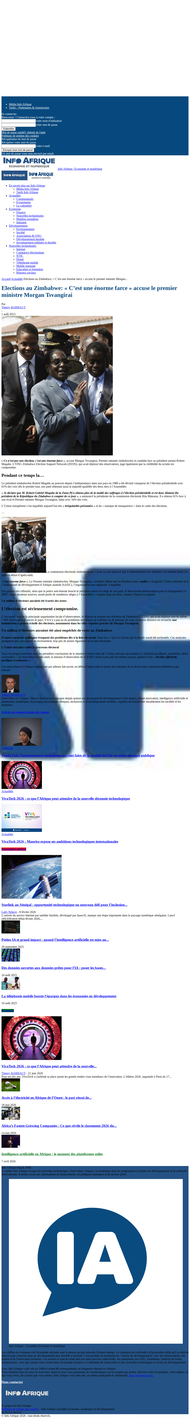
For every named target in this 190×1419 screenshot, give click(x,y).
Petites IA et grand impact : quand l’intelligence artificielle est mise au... (55, 940)
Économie (7, 1010)
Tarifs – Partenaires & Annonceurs (29, 107)
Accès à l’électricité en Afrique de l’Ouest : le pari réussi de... (46, 1098)
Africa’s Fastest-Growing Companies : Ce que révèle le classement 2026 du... (59, 1126)
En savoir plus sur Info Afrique (27, 185)
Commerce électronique (30, 252)
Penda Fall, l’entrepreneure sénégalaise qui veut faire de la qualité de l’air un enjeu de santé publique (78, 755)
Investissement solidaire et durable (36, 242)
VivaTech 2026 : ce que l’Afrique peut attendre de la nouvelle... (49, 1066)
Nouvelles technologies (30, 215)
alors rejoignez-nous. (141, 1375)
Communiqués (24, 199)
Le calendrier (24, 205)
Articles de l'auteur (37, 712)
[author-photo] (10, 691)
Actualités (15, 195)
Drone (20, 259)
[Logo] (14, 179)
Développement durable (30, 239)
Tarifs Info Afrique (27, 192)
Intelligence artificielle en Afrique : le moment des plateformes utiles (52, 1154)
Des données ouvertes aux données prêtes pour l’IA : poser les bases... (53, 968)
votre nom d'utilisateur (49, 120)
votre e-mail (43, 146)
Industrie (21, 222)
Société (20, 232)
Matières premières (27, 219)
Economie (15, 209)
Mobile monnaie (25, 266)
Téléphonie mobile (27, 262)
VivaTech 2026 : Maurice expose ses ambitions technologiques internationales (59, 841)
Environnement (25, 229)
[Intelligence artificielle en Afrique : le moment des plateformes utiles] (10, 1146)
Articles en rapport (13, 712)
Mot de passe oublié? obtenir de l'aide (23, 132)
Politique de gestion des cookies (20, 135)
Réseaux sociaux (26, 272)
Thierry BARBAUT (13, 307)
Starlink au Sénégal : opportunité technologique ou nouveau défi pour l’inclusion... (64, 905)
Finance (21, 212)
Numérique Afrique (13, 849)
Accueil (6, 279)
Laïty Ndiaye (9, 912)
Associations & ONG (29, 235)
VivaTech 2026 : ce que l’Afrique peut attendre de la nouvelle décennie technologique (65, 798)
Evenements (23, 202)
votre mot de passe (47, 124)
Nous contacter (12, 1382)
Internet (20, 249)
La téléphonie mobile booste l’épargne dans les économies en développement (58, 996)
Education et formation (29, 269)
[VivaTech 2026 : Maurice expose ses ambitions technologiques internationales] (21, 830)
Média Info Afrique (20, 104)
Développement (18, 225)
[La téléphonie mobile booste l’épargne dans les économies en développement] (10, 988)
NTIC (19, 255)
